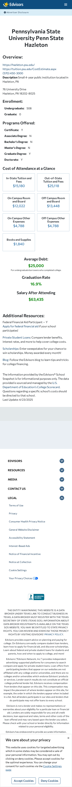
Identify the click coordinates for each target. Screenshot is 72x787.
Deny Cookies (49, 780)
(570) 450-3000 (13, 73)
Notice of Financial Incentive (25, 553)
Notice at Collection (20, 561)
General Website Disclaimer (24, 529)
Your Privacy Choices (20, 578)
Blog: (6, 359)
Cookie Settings (18, 570)
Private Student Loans (16, 337)
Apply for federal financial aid (20, 326)
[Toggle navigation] (65, 4)
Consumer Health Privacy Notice (27, 521)
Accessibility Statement (22, 537)
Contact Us (17, 488)
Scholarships (10, 348)
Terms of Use (16, 505)
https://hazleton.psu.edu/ (19, 64)
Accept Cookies (24, 780)
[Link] (36, 596)
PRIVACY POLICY (53, 634)
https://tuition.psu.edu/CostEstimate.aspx (29, 69)
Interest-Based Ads (19, 545)
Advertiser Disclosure (17, 12)
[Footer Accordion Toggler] (62, 461)
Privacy (13, 513)
